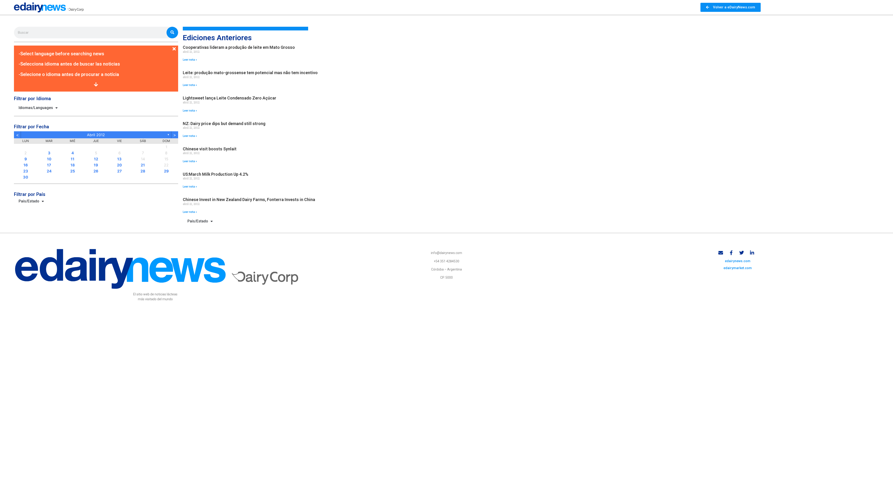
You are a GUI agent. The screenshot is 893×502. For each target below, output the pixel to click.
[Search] (172, 32)
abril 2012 (96, 134)
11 (72, 159)
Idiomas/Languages (36, 108)
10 (49, 159)
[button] (96, 46)
